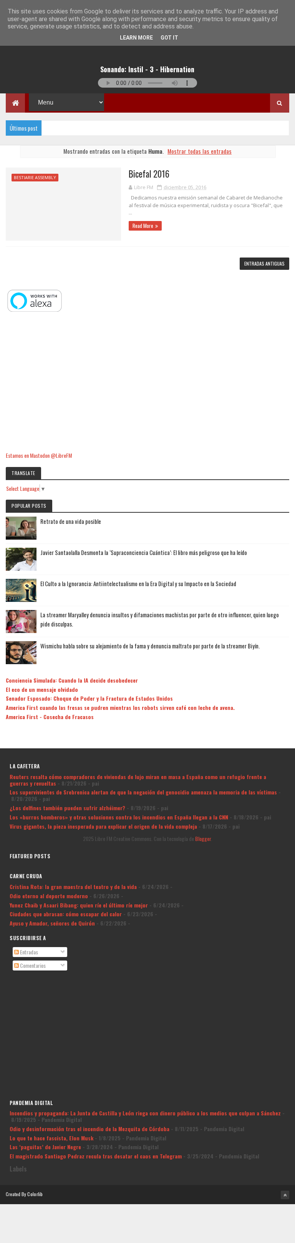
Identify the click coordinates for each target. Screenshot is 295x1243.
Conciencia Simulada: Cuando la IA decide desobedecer (72, 680)
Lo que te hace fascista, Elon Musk (51, 1138)
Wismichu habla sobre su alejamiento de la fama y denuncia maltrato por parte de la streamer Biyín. (150, 645)
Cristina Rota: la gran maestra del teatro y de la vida (73, 886)
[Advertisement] (147, 382)
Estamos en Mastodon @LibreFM (39, 455)
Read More (143, 225)
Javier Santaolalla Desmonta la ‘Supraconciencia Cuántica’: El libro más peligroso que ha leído (143, 552)
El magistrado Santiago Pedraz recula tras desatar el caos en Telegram (96, 1156)
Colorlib (35, 1194)
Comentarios (32, 965)
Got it (169, 38)
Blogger (203, 838)
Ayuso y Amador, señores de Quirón (52, 923)
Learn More (136, 38)
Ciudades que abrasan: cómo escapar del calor (66, 914)
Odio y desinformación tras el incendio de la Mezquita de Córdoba (89, 1129)
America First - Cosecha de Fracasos (50, 717)
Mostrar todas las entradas (199, 151)
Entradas (28, 952)
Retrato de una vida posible (70, 521)
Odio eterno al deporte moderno (49, 896)
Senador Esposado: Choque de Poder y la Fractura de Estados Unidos (89, 698)
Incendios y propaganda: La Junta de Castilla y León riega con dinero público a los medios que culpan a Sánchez (145, 1113)
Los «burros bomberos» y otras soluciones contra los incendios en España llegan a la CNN (119, 817)
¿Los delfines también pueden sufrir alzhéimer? (67, 808)
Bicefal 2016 (149, 173)
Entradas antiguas (264, 263)
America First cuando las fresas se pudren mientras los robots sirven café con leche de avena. (120, 707)
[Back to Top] (285, 1195)
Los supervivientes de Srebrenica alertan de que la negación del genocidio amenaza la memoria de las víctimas (143, 792)
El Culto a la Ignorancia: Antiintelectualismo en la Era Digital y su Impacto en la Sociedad (138, 583)
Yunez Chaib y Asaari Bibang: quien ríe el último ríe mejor (79, 905)
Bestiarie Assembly (35, 177)
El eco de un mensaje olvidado (42, 689)
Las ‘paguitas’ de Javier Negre (45, 1147)
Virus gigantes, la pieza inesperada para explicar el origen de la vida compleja (103, 826)
